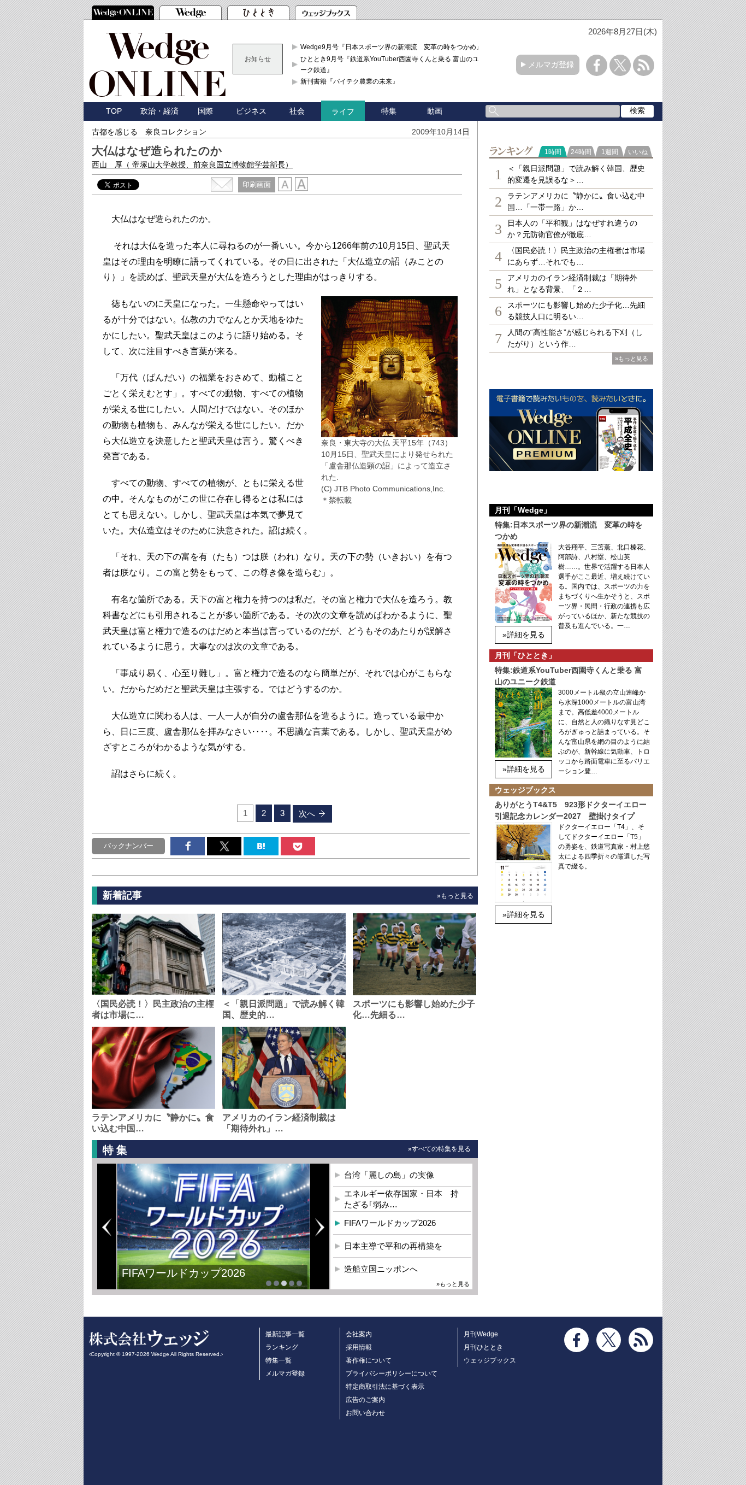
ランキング (281, 1347)
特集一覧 (278, 1360)
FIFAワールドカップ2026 (183, 1273)
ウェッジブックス (490, 1360)
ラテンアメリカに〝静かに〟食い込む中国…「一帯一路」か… (576, 201)
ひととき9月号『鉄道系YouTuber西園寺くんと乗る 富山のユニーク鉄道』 (393, 64)
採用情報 (359, 1347)
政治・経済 (159, 111)
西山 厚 (192, 164)
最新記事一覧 (285, 1334)
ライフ (342, 111)
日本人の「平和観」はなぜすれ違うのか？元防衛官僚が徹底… (572, 229)
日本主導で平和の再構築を (393, 1246)
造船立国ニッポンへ (381, 1268)
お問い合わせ (365, 1413)
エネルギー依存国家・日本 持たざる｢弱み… (401, 1199)
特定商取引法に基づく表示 (385, 1386)
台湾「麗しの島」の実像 (389, 1174)
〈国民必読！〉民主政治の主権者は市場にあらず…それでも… (576, 256)
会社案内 (359, 1334)
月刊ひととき (483, 1347)
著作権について (369, 1360)
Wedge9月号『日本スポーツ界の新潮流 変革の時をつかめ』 (391, 47)
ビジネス (251, 111)
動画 (434, 111)
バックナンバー (128, 846)
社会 (297, 111)
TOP (114, 111)
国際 (205, 111)
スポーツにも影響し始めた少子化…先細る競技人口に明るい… (576, 311)
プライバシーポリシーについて (391, 1373)
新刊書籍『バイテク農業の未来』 (349, 81)
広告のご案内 (365, 1400)
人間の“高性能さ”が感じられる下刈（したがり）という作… (575, 338)
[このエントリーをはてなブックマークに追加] (260, 846)
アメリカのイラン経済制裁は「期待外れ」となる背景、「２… (572, 283)
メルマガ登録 (551, 64)
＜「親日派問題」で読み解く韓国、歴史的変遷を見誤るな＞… (576, 174)
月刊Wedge (481, 1334)
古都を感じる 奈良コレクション (149, 131)
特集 (388, 111)
